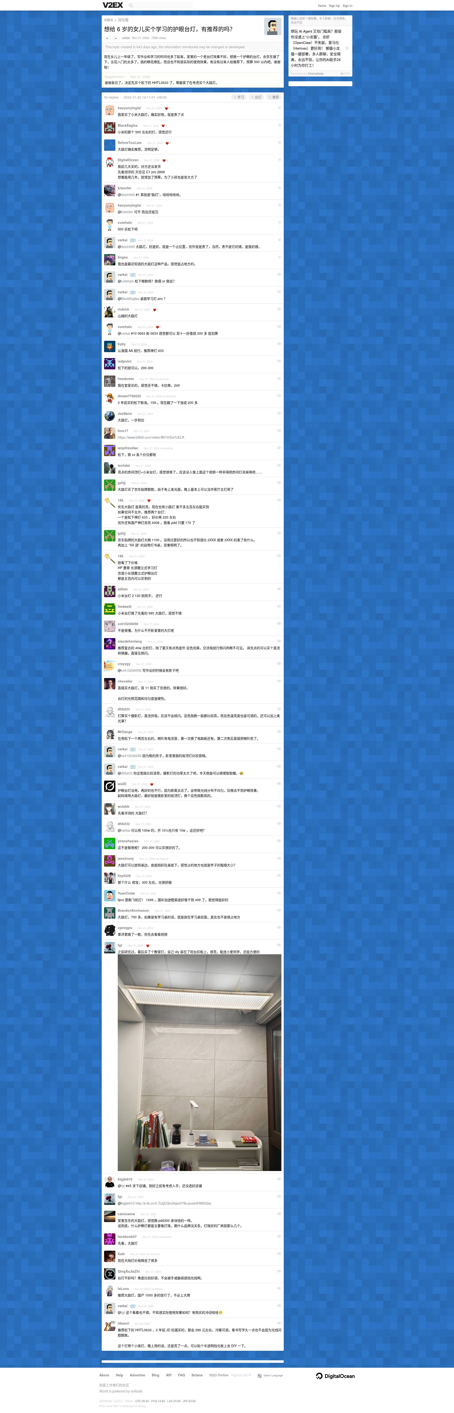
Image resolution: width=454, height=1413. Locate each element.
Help (119, 1375)
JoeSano (125, 413)
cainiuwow (126, 1213)
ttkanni (123, 1323)
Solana (197, 1375)
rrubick (123, 309)
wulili (122, 783)
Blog (155, 1375)
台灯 (258, 97)
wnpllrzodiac (128, 447)
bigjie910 (125, 1179)
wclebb (123, 806)
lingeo (123, 257)
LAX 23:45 (174, 1401)
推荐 (275, 97)
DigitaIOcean (128, 159)
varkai (126, 38)
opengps (125, 927)
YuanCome (126, 893)
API (168, 1375)
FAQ (181, 1375)
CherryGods (315, 73)
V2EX (108, 19)
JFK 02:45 (189, 1401)
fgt (120, 945)
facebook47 (127, 1236)
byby (122, 343)
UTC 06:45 (142, 1401)
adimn (123, 589)
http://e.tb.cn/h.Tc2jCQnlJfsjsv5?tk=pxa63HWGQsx (173, 1203)
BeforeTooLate (130, 142)
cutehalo (125, 222)
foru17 (123, 430)
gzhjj (122, 482)
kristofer (124, 188)
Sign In (347, 5)
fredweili (124, 606)
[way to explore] (113, 5)
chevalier (125, 681)
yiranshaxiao (128, 840)
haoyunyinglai (129, 107)
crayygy (124, 663)
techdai (124, 465)
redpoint (124, 361)
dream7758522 (129, 395)
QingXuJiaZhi (129, 1271)
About (104, 1375)
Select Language (272, 1375)
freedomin (126, 378)
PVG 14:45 (158, 1401)
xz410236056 (128, 623)
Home (322, 5)
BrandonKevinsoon (133, 910)
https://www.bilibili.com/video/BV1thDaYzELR (151, 437)
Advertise (137, 1375)
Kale (121, 1253)
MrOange (125, 731)
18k (120, 500)
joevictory (126, 858)
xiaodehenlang (130, 641)
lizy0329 (124, 875)
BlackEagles (128, 125)
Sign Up (334, 5)
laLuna (123, 1288)
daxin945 (128, 194)
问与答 (123, 19)
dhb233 (124, 709)
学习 (240, 97)
